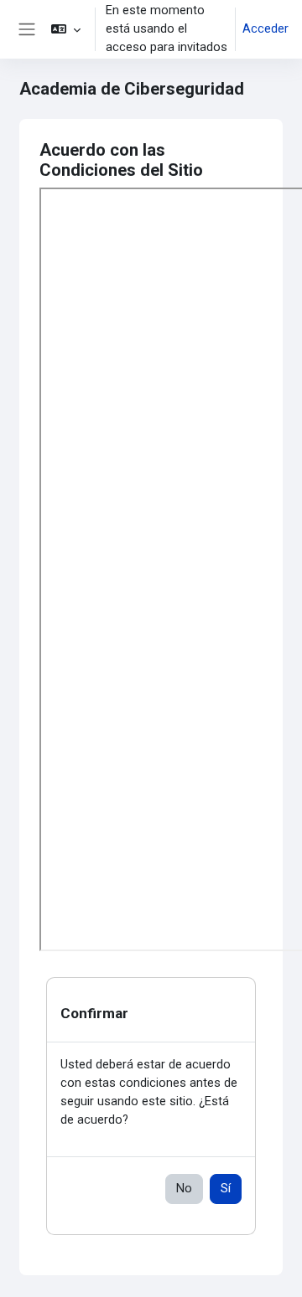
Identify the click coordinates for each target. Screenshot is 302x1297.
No (184, 1188)
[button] (65, 29)
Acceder (265, 28)
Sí (226, 1188)
